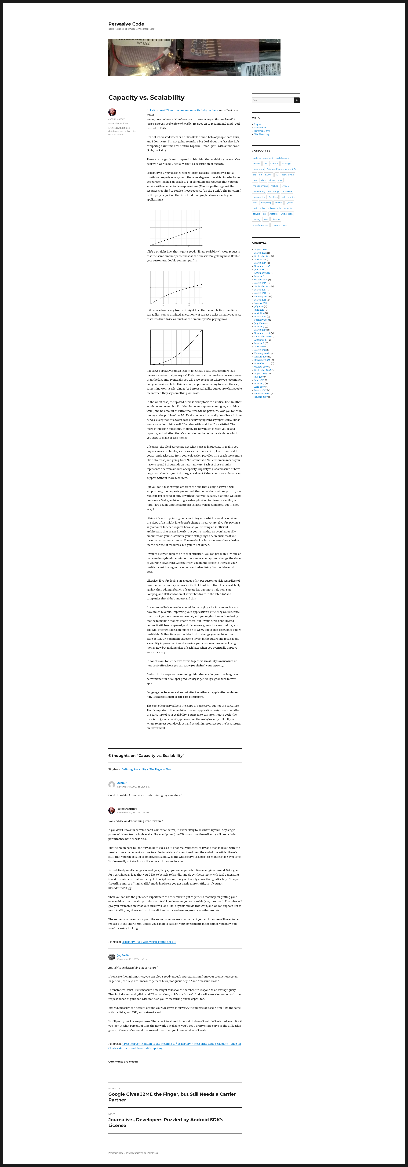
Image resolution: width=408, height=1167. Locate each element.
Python (289, 202)
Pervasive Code (126, 24)
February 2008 (261, 353)
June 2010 (259, 309)
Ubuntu (276, 219)
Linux (272, 180)
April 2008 (259, 346)
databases (113, 131)
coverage (286, 163)
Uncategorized (260, 225)
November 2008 (262, 333)
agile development (263, 158)
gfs (254, 174)
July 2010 (258, 306)
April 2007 (259, 387)
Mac (280, 180)
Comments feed (262, 131)
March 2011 (260, 299)
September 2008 (262, 336)
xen (285, 225)
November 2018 (262, 266)
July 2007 (259, 376)
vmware (276, 225)
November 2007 (262, 363)
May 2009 (259, 326)
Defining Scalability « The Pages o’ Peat (147, 769)
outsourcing (259, 197)
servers (120, 134)
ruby (127, 131)
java (255, 180)
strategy (274, 213)
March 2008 (260, 350)
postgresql (265, 202)
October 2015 (261, 279)
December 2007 (262, 360)
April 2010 (259, 313)
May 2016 (259, 276)
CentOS (274, 163)
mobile (274, 186)
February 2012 (261, 296)
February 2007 (261, 393)
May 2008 (259, 343)
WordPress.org (262, 134)
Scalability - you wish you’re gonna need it (149, 941)
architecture (114, 127)
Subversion (287, 213)
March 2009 (260, 330)
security (288, 208)
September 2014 (262, 286)
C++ (265, 163)
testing (256, 219)
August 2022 (260, 249)
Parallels (273, 197)
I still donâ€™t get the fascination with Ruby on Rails (184, 110)
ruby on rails (274, 208)
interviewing (287, 174)
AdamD (122, 782)
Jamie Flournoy (116, 119)
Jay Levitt (123, 955)
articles (126, 127)
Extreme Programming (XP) (281, 169)
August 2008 (260, 340)
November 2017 (262, 273)
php (255, 202)
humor (268, 174)
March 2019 (260, 263)
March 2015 (260, 283)
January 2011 (260, 303)
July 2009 (259, 323)
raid (255, 208)
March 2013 (260, 289)
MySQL (285, 186)
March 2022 (260, 253)
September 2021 (262, 256)
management (260, 186)
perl (122, 131)
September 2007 (262, 370)
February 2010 (261, 320)
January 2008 (261, 356)
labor (263, 180)
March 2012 (260, 293)
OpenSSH (287, 191)
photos (291, 197)
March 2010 (260, 316)
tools (265, 219)
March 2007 (260, 390)
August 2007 (260, 373)
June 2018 (259, 269)
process (278, 202)
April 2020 (259, 259)
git (260, 174)
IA (277, 174)
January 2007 (261, 397)
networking (259, 191)
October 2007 (261, 366)
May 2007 (259, 383)
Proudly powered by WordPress (142, 1153)
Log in (257, 124)
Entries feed (260, 127)
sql (264, 213)
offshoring (273, 191)
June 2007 (259, 380)
